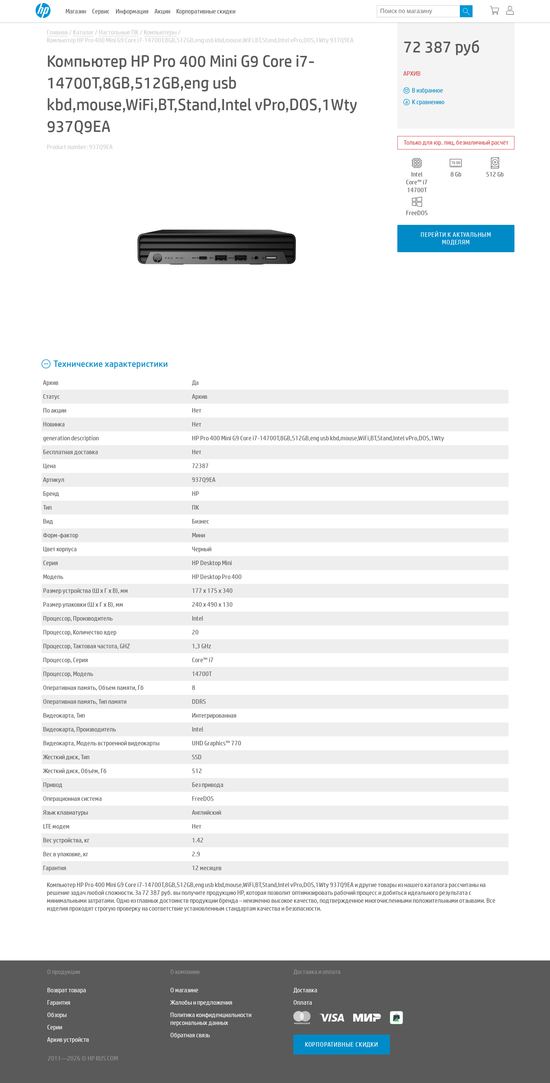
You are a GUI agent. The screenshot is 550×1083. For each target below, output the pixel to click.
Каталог (83, 32)
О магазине (184, 990)
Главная (57, 32)
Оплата (302, 1003)
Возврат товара (66, 990)
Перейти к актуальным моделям (456, 238)
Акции (162, 11)
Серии (54, 1027)
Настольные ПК (118, 32)
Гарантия (58, 1003)
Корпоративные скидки (205, 11)
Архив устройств (68, 1040)
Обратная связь (190, 1035)
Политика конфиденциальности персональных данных (210, 1019)
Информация (132, 11)
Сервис (101, 11)
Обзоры (57, 1015)
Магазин (75, 11)
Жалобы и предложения (201, 1003)
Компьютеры (160, 32)
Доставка (305, 990)
